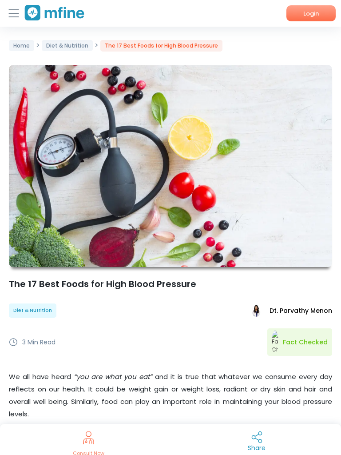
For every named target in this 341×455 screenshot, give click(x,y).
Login (311, 13)
